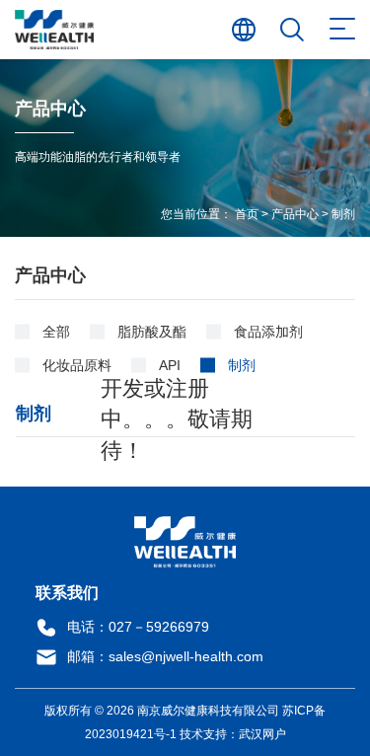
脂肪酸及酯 (151, 332)
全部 (56, 332)
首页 (247, 214)
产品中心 (295, 214)
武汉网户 (262, 734)
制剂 (343, 214)
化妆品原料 (76, 365)
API (170, 365)
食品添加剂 (268, 332)
